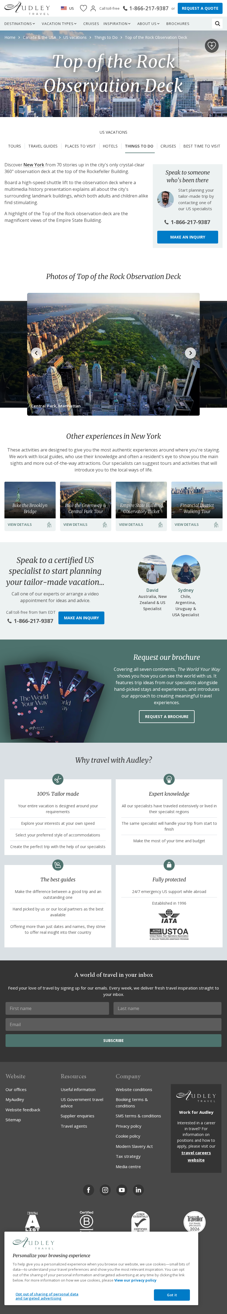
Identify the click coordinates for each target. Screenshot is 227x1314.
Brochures (178, 23)
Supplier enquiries (77, 1115)
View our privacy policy (135, 1280)
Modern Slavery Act (134, 1146)
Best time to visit (201, 146)
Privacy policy (128, 1126)
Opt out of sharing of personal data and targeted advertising (47, 1296)
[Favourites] (83, 8)
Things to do (139, 146)
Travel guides (43, 146)
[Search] (218, 24)
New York (34, 165)
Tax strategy (128, 1156)
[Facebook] (88, 1190)
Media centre (128, 1166)
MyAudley (15, 1099)
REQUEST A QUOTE (200, 8)
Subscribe (113, 1040)
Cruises (91, 23)
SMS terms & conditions (138, 1115)
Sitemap (13, 1119)
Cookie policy (128, 1136)
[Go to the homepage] (27, 8)
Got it (172, 1294)
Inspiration (116, 23)
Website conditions (134, 1089)
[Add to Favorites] (212, 46)
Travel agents (74, 1126)
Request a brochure (167, 716)
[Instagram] (105, 1190)
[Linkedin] (138, 1190)
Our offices (16, 1089)
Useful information (78, 1089)
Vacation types (58, 23)
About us (147, 23)
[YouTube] (121, 1190)
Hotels (110, 146)
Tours (14, 146)
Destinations (18, 23)
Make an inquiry (187, 237)
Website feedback (23, 1109)
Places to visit (80, 146)
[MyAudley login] (93, 8)
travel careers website (196, 1156)
